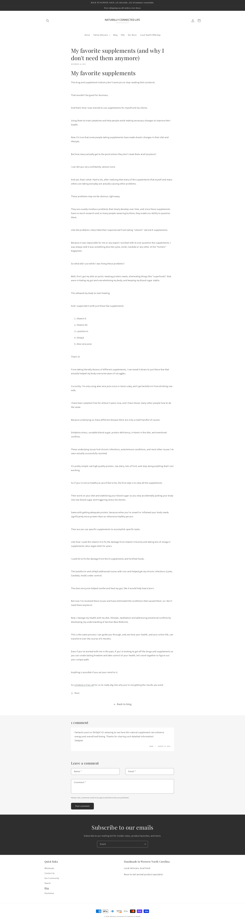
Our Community (52, 878)
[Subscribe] (145, 844)
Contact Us (50, 873)
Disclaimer (49, 893)
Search (48, 883)
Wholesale (49, 868)
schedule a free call (84, 685)
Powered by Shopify (134, 916)
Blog (47, 888)
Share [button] (77, 693)
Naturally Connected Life (118, 916)
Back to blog (124, 704)
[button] (48, 21)
